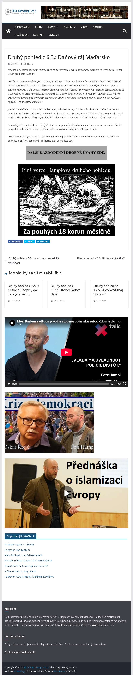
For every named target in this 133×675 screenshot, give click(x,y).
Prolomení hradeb (70, 624)
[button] (56, 27)
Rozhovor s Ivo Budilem (17, 549)
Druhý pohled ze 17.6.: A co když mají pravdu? (109, 290)
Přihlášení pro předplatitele (20, 652)
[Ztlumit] (119, 383)
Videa (84, 27)
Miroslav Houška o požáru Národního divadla (28, 560)
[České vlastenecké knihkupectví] (84, 8)
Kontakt (38, 34)
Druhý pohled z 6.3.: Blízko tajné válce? (101, 258)
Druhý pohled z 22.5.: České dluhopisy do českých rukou (23, 290)
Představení (22, 27)
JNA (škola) (21, 34)
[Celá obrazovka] (124, 383)
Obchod (98, 27)
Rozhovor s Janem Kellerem (19, 544)
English (54, 34)
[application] (66, 352)
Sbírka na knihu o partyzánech (20, 571)
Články (67, 27)
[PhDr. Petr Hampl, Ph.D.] (8, 31)
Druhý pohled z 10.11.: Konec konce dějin (65, 290)
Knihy (38, 27)
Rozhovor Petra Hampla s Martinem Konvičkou (29, 576)
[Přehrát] (8, 383)
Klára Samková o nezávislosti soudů (23, 555)
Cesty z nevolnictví (91, 624)
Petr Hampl (28, 64)
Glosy (51, 27)
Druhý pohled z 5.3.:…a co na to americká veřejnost (33, 260)
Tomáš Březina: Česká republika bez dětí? (26, 565)
